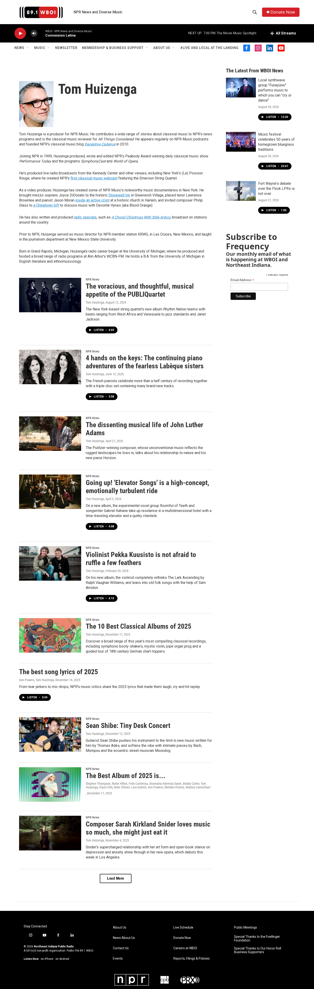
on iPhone (47, 959)
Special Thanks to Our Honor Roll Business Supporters (257, 950)
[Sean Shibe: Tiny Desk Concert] (50, 734)
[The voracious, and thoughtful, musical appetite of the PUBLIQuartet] (50, 295)
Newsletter (66, 48)
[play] (20, 33)
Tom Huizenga (95, 302)
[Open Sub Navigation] (28, 48)
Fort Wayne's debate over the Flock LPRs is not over (276, 188)
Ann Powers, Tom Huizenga (36, 680)
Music (39, 48)
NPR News (92, 279)
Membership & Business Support (112, 48)
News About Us (124, 938)
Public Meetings (245, 927)
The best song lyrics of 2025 (58, 672)
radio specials (85, 217)
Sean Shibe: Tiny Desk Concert (128, 726)
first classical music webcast (94, 178)
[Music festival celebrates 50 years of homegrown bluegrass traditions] (241, 142)
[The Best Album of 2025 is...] (50, 784)
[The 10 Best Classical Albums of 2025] (50, 635)
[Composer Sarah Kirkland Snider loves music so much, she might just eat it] (50, 833)
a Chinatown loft (46, 205)
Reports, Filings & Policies (191, 958)
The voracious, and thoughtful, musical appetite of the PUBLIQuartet (140, 290)
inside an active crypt (92, 200)
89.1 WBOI (86, 950)
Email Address (242, 280)
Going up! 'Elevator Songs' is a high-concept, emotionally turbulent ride (147, 487)
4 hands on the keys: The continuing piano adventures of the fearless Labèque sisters (145, 362)
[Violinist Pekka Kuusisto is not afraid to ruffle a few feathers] (50, 563)
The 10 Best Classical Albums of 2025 (138, 626)
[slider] (41, 33)
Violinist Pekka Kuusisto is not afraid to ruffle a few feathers (141, 559)
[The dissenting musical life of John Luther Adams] (50, 433)
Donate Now (283, 12)
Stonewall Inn (119, 195)
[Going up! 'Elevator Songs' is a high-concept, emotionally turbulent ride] (50, 492)
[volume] (34, 33)
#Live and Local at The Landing (209, 48)
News (19, 48)
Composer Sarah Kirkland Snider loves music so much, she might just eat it (148, 828)
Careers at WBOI (185, 948)
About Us (161, 48)
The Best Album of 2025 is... (125, 776)
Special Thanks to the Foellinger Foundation (257, 938)
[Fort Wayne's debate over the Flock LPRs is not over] (241, 191)
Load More (115, 878)
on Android (62, 959)
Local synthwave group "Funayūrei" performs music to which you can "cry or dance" (274, 90)
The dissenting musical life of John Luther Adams (144, 429)
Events (118, 958)
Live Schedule (183, 927)
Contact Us (121, 948)
